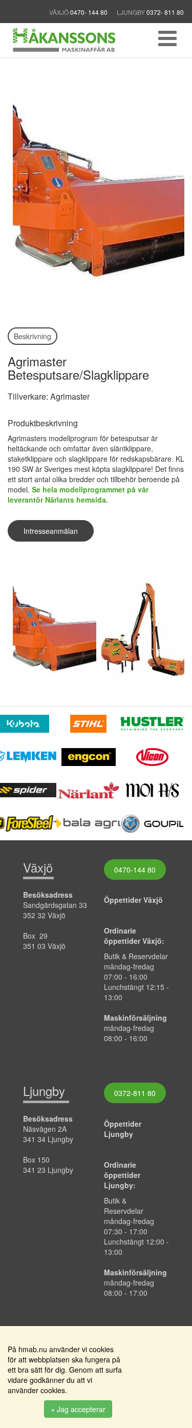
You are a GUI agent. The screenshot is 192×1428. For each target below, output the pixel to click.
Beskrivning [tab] (32, 336)
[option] (52, 628)
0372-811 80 (135, 1093)
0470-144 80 (135, 869)
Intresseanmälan (51, 531)
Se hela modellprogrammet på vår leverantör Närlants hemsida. (78, 494)
